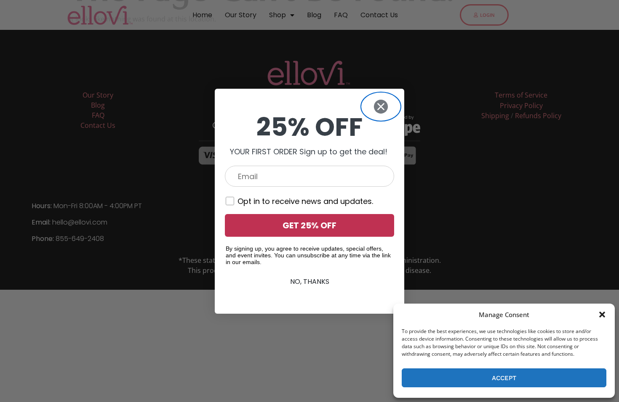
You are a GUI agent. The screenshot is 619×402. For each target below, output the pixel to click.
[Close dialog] (381, 106)
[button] (602, 314)
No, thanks (309, 281)
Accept (504, 378)
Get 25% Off (309, 225)
